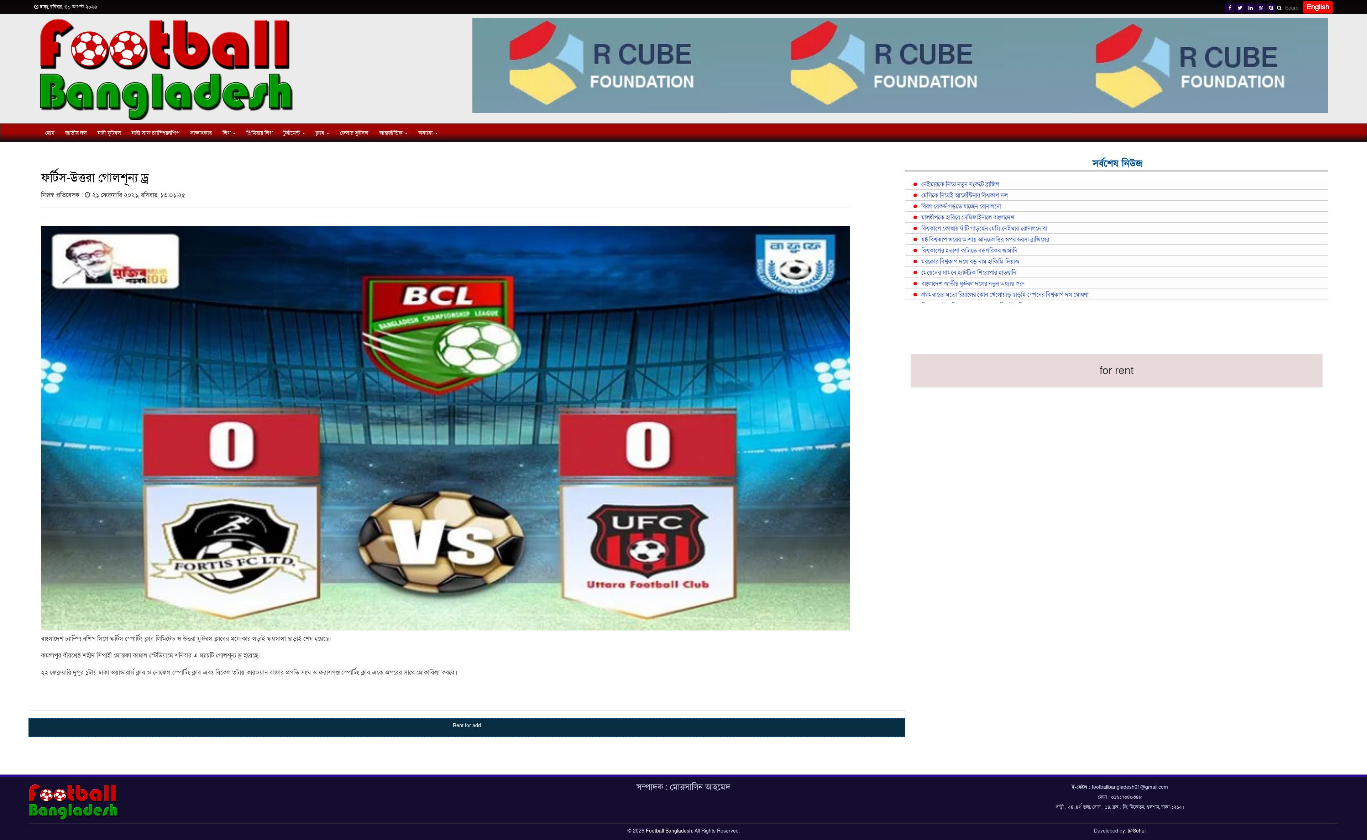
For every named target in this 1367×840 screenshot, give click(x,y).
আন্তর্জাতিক (391, 133)
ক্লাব (321, 133)
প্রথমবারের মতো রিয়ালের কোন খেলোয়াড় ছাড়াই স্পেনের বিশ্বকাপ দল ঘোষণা (1005, 295)
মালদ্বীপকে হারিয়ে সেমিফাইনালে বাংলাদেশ (968, 218)
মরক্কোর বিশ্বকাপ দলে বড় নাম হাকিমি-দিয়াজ (970, 262)
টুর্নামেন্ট (292, 133)
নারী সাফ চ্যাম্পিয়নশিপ (155, 133)
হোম (49, 133)
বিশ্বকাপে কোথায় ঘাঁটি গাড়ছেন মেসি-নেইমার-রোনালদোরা (984, 229)
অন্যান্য (426, 133)
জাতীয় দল (76, 133)
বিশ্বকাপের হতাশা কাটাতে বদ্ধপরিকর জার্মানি (969, 251)
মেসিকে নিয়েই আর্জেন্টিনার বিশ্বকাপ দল (964, 196)
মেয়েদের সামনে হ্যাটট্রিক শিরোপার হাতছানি (968, 273)
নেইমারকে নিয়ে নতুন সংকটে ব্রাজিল (960, 185)
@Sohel (1137, 831)
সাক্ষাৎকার (201, 133)
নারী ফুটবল (109, 133)
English (1317, 7)
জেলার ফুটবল (354, 133)
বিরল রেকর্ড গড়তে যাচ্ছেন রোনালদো (961, 207)
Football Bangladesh (669, 831)
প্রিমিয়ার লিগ (259, 133)
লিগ (227, 133)
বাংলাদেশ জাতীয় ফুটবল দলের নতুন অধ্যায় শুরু (972, 284)
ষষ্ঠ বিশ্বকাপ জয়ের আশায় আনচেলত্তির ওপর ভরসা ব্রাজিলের (985, 240)
